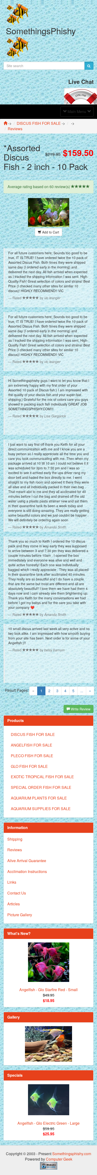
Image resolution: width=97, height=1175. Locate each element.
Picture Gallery (19, 914)
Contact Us (16, 893)
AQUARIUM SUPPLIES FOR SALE (41, 808)
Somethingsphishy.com (71, 1153)
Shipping (14, 839)
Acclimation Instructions (27, 871)
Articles (13, 904)
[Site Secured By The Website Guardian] (48, 1165)
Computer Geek (59, 1159)
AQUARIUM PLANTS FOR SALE (39, 798)
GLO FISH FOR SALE (29, 766)
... (81, 690)
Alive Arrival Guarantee (26, 860)
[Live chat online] (80, 95)
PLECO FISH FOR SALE (32, 755)
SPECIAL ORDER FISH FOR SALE (41, 787)
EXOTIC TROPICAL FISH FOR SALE (42, 776)
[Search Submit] (88, 66)
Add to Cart (50, 232)
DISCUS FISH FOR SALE (33, 734)
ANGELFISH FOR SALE (31, 745)
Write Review (80, 709)
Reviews (14, 849)
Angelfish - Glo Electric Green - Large (48, 1123)
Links (11, 882)
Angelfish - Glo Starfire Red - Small (48, 989)
